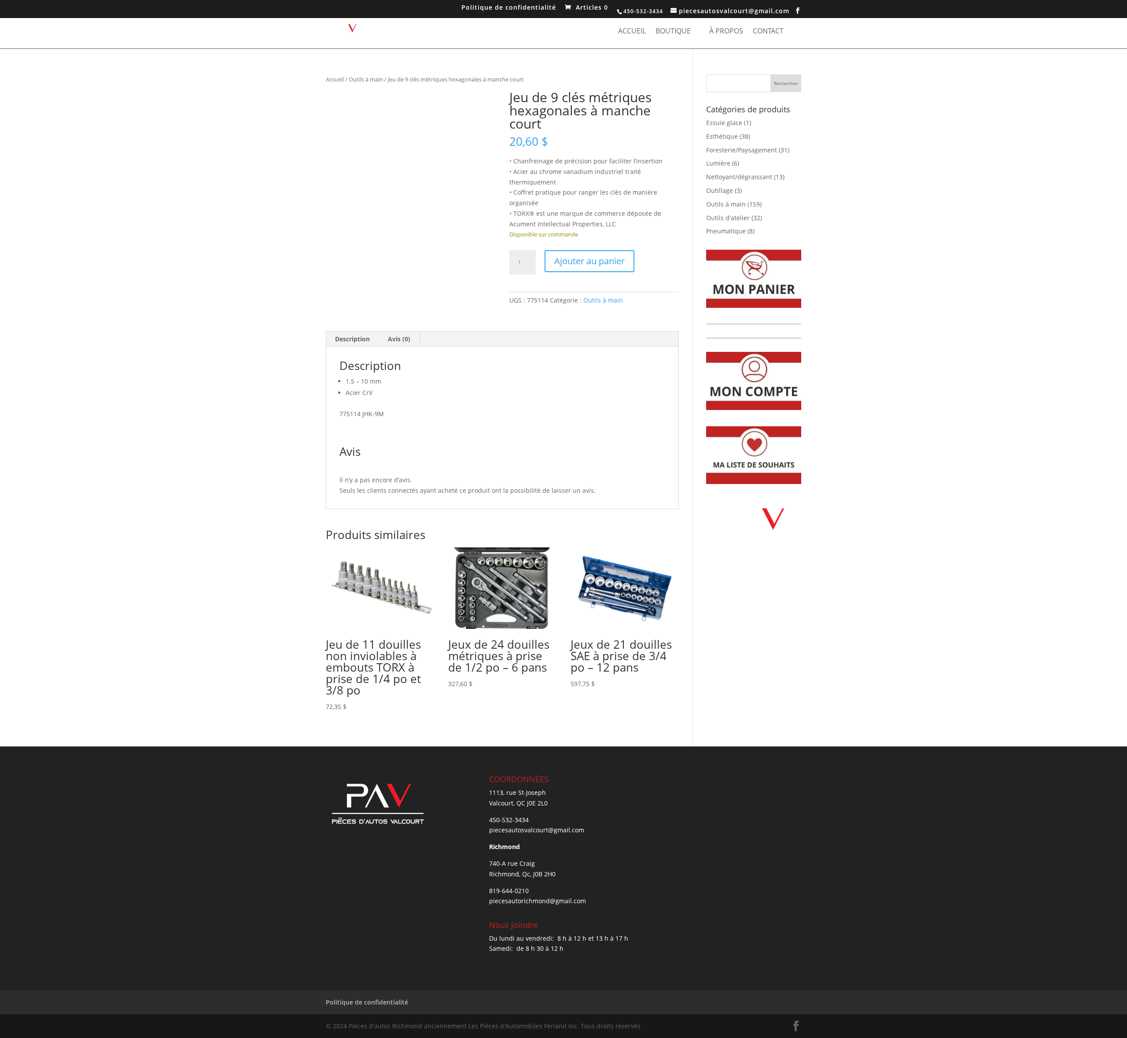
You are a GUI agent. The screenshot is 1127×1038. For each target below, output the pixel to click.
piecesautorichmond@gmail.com (537, 901)
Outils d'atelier (728, 218)
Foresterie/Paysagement (741, 150)
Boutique (673, 32)
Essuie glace (724, 122)
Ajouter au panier (589, 261)
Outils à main (366, 79)
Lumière (718, 163)
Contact (768, 32)
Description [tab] (352, 339)
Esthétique (722, 136)
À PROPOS (726, 32)
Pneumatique (726, 231)
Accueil (632, 32)
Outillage (719, 190)
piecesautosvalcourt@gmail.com (536, 830)
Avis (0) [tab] (399, 339)
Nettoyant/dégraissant (739, 177)
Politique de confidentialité (508, 8)
